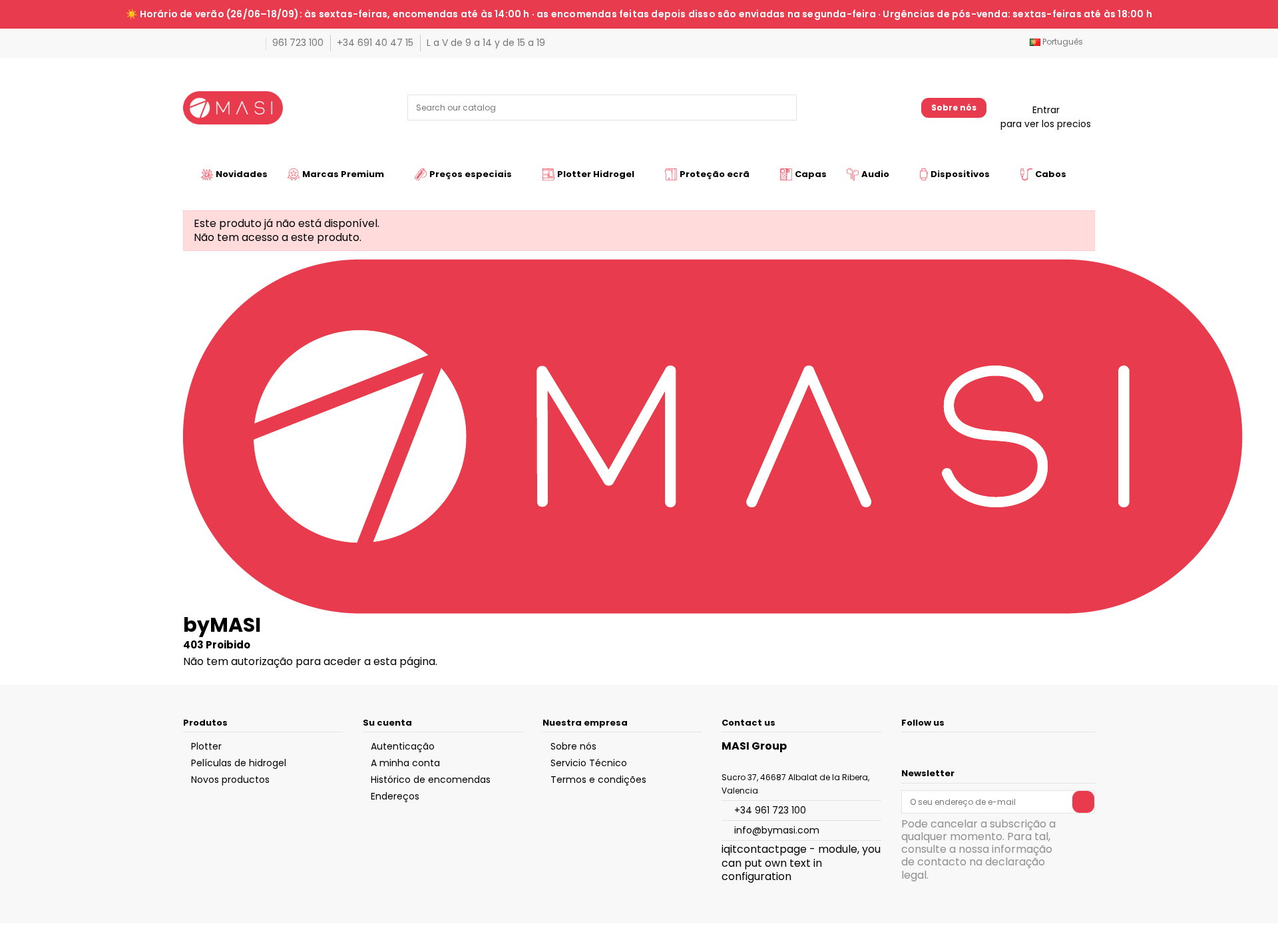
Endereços (395, 796)
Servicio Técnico (588, 763)
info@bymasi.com (776, 830)
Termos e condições (598, 779)
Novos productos (230, 779)
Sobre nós (953, 107)
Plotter (206, 746)
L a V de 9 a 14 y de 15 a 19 (486, 42)
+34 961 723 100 (770, 810)
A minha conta (405, 763)
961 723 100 (299, 42)
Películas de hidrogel (238, 763)
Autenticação (403, 746)
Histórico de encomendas (431, 779)
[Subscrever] (1083, 801)
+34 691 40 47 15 (376, 42)
